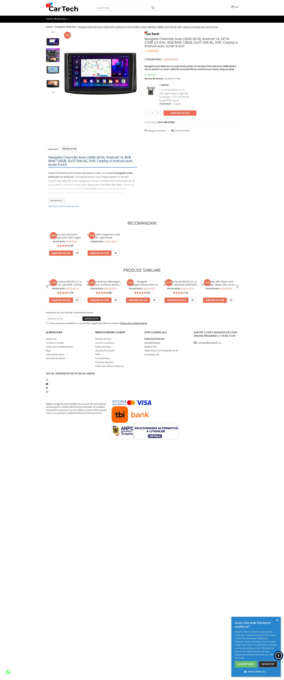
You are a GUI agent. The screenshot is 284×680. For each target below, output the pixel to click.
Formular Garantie (104, 362)
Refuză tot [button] (268, 664)
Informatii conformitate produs (63, 206)
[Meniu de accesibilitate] (278, 655)
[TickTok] (47, 387)
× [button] (277, 620)
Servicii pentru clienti (110, 332)
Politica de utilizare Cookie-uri (109, 366)
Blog (48, 350)
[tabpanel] (100, 70)
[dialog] (256, 647)
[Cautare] (153, 8)
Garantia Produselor (105, 350)
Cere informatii (181, 130)
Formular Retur (102, 358)
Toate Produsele (56, 18)
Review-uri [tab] (69, 148)
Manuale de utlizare (55, 358)
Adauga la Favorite (156, 130)
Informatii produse (55, 354)
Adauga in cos (180, 113)
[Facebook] (47, 380)
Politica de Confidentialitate (133, 323)
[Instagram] (47, 391)
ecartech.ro (54, 332)
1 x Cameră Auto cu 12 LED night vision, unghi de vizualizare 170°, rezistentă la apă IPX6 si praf (174, 95)
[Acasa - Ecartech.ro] (62, 7)
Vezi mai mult (56, 200)
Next (53, 91)
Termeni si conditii (55, 342)
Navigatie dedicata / (66, 26)
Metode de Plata (103, 338)
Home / (50, 26)
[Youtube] (47, 383)
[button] (256, 671)
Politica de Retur (103, 346)
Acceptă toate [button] (245, 664)
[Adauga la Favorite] (77, 253)
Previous (53, 32)
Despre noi (51, 338)
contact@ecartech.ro (209, 342)
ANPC (98, 354)
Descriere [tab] (53, 149)
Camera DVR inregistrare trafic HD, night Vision (103, 236)
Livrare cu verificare (104, 342)
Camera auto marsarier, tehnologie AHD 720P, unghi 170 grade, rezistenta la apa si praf (65, 236)
